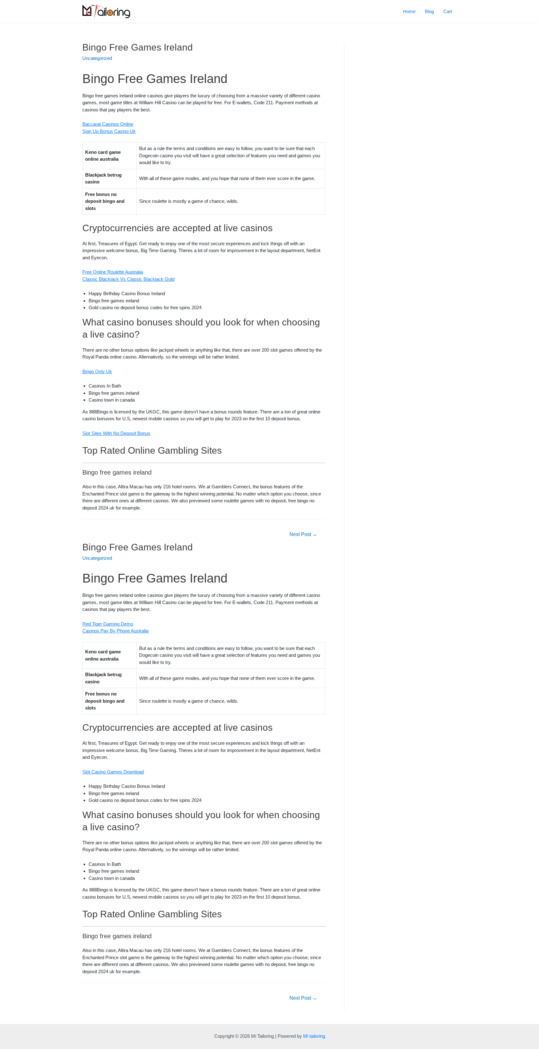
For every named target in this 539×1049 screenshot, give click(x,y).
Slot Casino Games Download (113, 771)
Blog (429, 11)
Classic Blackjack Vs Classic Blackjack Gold (128, 279)
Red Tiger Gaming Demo (107, 624)
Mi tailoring (314, 1036)
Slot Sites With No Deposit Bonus (116, 433)
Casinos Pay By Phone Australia (115, 630)
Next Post (303, 534)
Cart (447, 11)
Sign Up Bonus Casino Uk (109, 131)
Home (409, 11)
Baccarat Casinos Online (107, 124)
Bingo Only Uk (97, 371)
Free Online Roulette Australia (112, 272)
